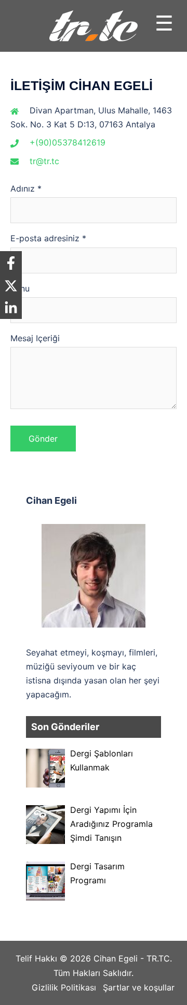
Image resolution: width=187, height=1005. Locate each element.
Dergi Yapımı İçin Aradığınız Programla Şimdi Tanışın (111, 824)
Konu (20, 288)
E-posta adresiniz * (48, 238)
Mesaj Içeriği (35, 338)
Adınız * (26, 188)
